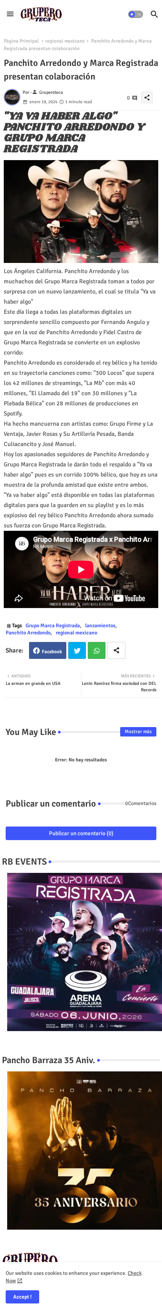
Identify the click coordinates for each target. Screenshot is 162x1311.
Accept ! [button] (22, 1297)
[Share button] (116, 650)
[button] (135, 14)
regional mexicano (65, 41)
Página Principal (21, 41)
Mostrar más (138, 732)
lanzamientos (100, 625)
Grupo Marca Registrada (53, 625)
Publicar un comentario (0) (81, 833)
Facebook (52, 652)
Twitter (77, 650)
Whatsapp (96, 650)
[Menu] (10, 14)
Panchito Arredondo (28, 633)
